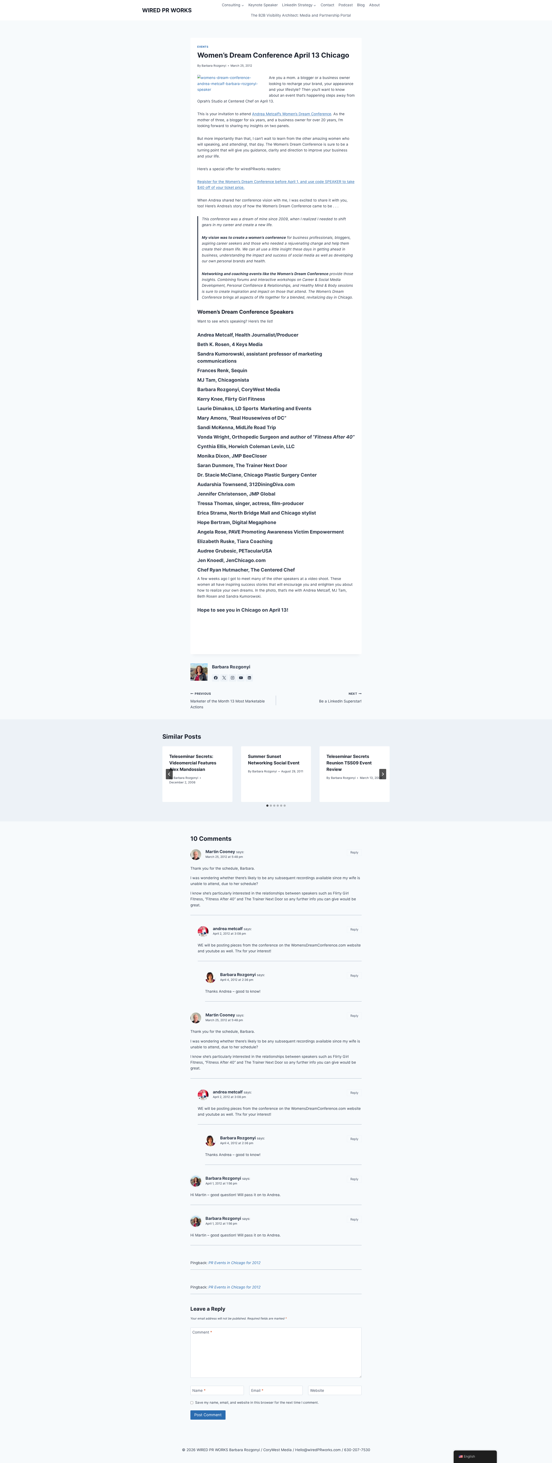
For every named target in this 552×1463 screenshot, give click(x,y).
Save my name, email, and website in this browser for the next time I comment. (257, 1402)
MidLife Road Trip (256, 427)
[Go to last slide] (169, 774)
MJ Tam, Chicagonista (223, 380)
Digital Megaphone (254, 522)
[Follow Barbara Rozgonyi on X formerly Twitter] (224, 678)
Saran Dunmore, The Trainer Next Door (242, 465)
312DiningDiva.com (272, 484)
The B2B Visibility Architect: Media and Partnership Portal (301, 15)
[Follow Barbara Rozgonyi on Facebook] (215, 678)
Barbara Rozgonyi (214, 65)
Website (317, 1390)
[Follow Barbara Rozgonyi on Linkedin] (249, 678)
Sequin (239, 370)
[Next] (382, 774)
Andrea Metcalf (215, 335)
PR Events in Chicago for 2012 (234, 1263)
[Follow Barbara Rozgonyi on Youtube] (241, 678)
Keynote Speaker (263, 5)
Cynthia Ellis (211, 446)
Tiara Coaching (255, 541)
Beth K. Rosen (213, 344)
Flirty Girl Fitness (245, 399)
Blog (361, 5)
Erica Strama (212, 513)
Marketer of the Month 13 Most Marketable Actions (227, 700)
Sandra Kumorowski (220, 354)
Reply (354, 852)
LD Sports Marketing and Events (273, 408)
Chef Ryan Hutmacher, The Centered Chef (246, 570)
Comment (202, 1332)
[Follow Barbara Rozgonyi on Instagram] (232, 678)
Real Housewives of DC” (258, 418)
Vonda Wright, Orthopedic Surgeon (238, 437)
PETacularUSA (255, 551)
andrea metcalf (228, 928)
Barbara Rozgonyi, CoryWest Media (238, 389)
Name (199, 1390)
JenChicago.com (246, 560)
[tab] (267, 806)
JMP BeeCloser (249, 456)
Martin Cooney (220, 851)
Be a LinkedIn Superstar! (340, 697)
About (374, 5)
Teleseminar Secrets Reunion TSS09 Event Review (349, 763)
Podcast (346, 5)
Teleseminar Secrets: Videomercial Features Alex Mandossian (192, 763)
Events (203, 46)
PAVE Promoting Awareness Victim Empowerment (286, 532)
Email (257, 1390)
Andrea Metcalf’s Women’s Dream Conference (291, 114)
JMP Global (262, 494)
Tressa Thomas (215, 503)
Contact (327, 5)
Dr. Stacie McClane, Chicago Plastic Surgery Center (257, 475)
